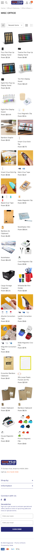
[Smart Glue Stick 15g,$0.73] (25, 127)
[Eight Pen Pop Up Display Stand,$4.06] (8, 68)
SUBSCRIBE (17, 529)
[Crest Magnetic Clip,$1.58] (25, 247)
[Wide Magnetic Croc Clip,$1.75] (25, 332)
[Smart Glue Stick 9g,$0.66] (8, 158)
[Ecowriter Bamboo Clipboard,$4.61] (8, 363)
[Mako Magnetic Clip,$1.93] (25, 186)
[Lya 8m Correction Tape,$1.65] (25, 302)
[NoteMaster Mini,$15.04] (25, 216)
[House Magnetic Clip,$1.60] (8, 421)
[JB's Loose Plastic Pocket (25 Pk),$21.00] (25, 363)
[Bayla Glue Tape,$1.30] (8, 186)
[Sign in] (27, 2)
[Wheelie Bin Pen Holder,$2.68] (25, 275)
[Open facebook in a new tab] (1, 500)
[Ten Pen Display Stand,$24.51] (25, 68)
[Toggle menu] (2, 2)
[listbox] (15, 25)
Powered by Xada (7, 545)
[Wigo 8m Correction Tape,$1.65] (8, 332)
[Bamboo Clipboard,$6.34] (25, 393)
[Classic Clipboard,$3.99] (8, 393)
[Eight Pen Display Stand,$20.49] (8, 99)
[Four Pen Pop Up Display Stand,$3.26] (8, 38)
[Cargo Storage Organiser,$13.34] (8, 275)
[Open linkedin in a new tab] (4, 500)
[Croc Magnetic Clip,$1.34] (25, 99)
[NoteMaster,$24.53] (8, 247)
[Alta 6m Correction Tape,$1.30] (8, 302)
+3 (22, 435)
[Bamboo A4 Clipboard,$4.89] (8, 216)
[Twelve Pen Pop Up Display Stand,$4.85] (25, 38)
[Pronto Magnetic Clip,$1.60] (25, 421)
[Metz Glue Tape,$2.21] (25, 158)
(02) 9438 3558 (12, 472)
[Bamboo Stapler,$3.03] (8, 127)
